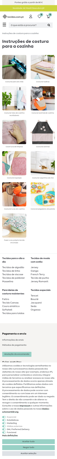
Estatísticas (13, 420)
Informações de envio (13, 340)
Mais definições (10, 436)
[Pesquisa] (49, 25)
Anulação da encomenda (16, 354)
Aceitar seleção (28, 453)
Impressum (25, 406)
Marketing (12, 423)
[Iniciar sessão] (30, 16)
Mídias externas (14, 426)
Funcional (11, 432)
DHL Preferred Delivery (18, 429)
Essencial (11, 417)
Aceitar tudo (28, 442)
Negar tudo (28, 447)
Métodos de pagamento (14, 345)
